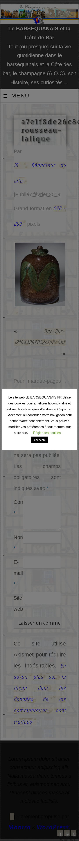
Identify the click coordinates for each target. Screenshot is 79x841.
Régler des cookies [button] (47, 433)
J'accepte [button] (40, 440)
